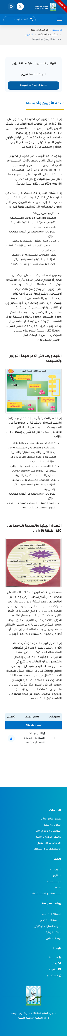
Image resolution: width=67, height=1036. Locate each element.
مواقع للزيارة (53, 932)
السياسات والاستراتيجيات (46, 894)
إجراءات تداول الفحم (49, 843)
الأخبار (57, 888)
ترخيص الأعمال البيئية (48, 837)
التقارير (57, 876)
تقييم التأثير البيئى (51, 819)
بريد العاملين (53, 939)
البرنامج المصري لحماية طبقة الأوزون (33, 63)
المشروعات (54, 882)
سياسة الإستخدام (50, 920)
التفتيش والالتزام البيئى (47, 831)
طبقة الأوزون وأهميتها (33, 85)
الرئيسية (57, 30)
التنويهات (55, 869)
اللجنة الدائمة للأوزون (33, 74)
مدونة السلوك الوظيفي (47, 926)
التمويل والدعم (52, 825)
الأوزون (29, 35)
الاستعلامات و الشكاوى (47, 849)
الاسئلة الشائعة (51, 914)
